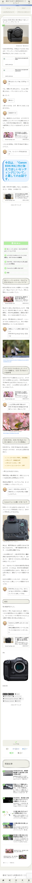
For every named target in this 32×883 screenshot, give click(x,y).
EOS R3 (18, 701)
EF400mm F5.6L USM (14, 433)
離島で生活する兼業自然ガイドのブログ (16, 2)
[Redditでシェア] (19, 576)
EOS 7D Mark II (6, 433)
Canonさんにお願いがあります (15, 268)
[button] (20, 753)
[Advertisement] (16, 222)
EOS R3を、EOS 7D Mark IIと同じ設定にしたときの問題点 (15, 262)
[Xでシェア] (5, 572)
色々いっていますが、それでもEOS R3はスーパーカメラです (15, 250)
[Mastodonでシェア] (12, 572)
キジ (22, 698)
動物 (6, 694)
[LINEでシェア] (5, 580)
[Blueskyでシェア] (19, 572)
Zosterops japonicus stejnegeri (11, 698)
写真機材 (11, 694)
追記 (8, 272)
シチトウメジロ (17, 696)
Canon (17, 694)
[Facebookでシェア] (5, 576)
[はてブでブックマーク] (26, 576)
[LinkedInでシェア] (19, 580)
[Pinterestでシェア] (12, 580)
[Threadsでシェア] (12, 576)
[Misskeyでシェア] (26, 572)
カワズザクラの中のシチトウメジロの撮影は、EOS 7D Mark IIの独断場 (15, 256)
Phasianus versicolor (9, 701)
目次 (15, 243)
